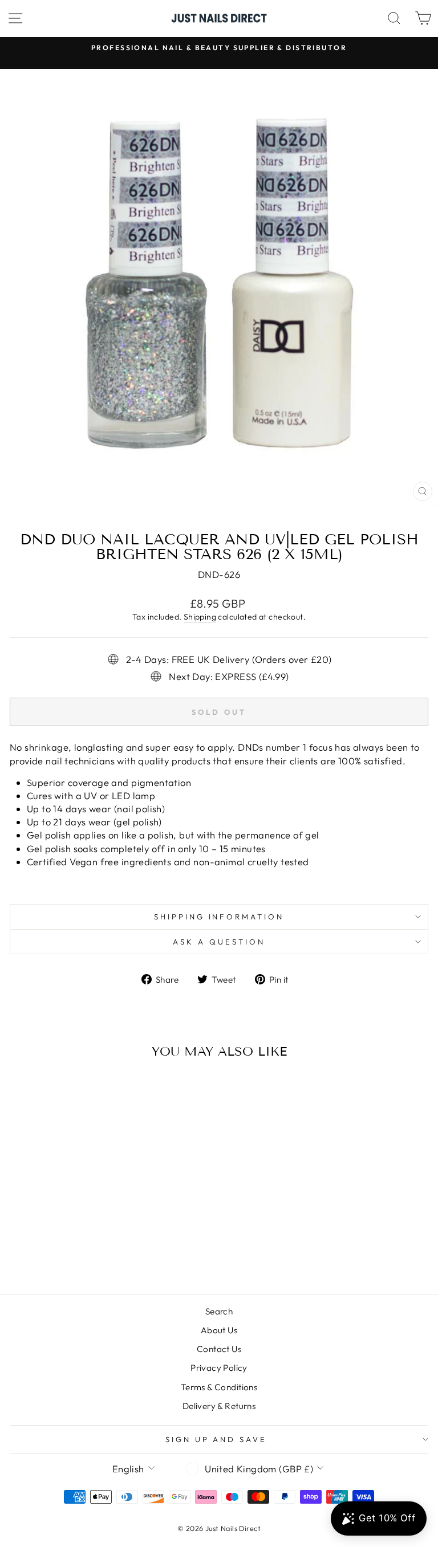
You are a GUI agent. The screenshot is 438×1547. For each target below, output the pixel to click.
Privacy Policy (219, 1367)
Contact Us (219, 1349)
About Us (219, 1330)
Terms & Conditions (219, 1387)
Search (219, 1311)
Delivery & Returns (219, 1406)
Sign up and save (216, 1439)
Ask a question (219, 941)
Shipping (200, 617)
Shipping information (219, 916)
